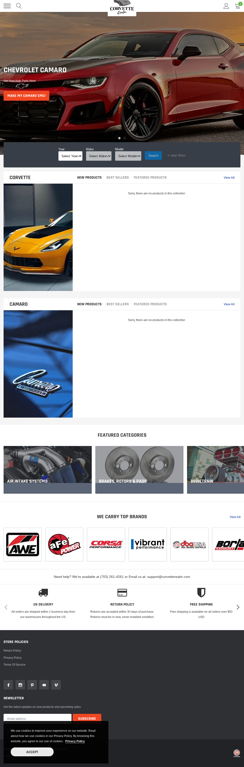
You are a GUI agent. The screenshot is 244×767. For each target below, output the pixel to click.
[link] (48, 470)
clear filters (177, 155)
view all (229, 177)
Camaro (19, 304)
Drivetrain (202, 481)
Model (119, 149)
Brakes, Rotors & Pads (123, 481)
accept (32, 752)
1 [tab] (119, 138)
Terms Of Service (14, 664)
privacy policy (75, 741)
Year (61, 149)
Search (153, 155)
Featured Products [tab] (150, 178)
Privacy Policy (13, 657)
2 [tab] (124, 138)
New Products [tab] (89, 178)
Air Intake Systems (27, 481)
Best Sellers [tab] (118, 178)
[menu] (7, 6)
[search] (19, 6)
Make (90, 149)
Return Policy (12, 650)
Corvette (20, 177)
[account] (226, 6)
